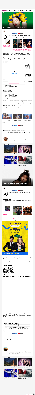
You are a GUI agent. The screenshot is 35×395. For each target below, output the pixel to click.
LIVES (9, 10)
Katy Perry (13, 128)
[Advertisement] (17, 4)
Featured (10, 128)
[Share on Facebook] (13, 33)
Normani (26, 193)
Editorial (26, 10)
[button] (33, 394)
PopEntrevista (20, 10)
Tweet (14, 331)
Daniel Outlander (8, 188)
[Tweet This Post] (16, 33)
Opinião (23, 10)
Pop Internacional (18, 128)
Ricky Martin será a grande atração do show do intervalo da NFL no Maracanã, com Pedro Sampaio (17, 50)
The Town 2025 (24, 35)
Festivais (15, 10)
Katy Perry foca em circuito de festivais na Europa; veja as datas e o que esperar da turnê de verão (17, 120)
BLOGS (12, 10)
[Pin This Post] (19, 33)
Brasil (8, 128)
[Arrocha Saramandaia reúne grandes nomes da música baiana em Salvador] (27, 210)
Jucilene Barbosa (8, 31)
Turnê (25, 128)
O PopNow (30, 10)
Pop (15, 128)
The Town (22, 128)
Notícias (7, 10)
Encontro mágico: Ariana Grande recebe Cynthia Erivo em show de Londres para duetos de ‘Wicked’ (27, 50)
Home (4, 10)
